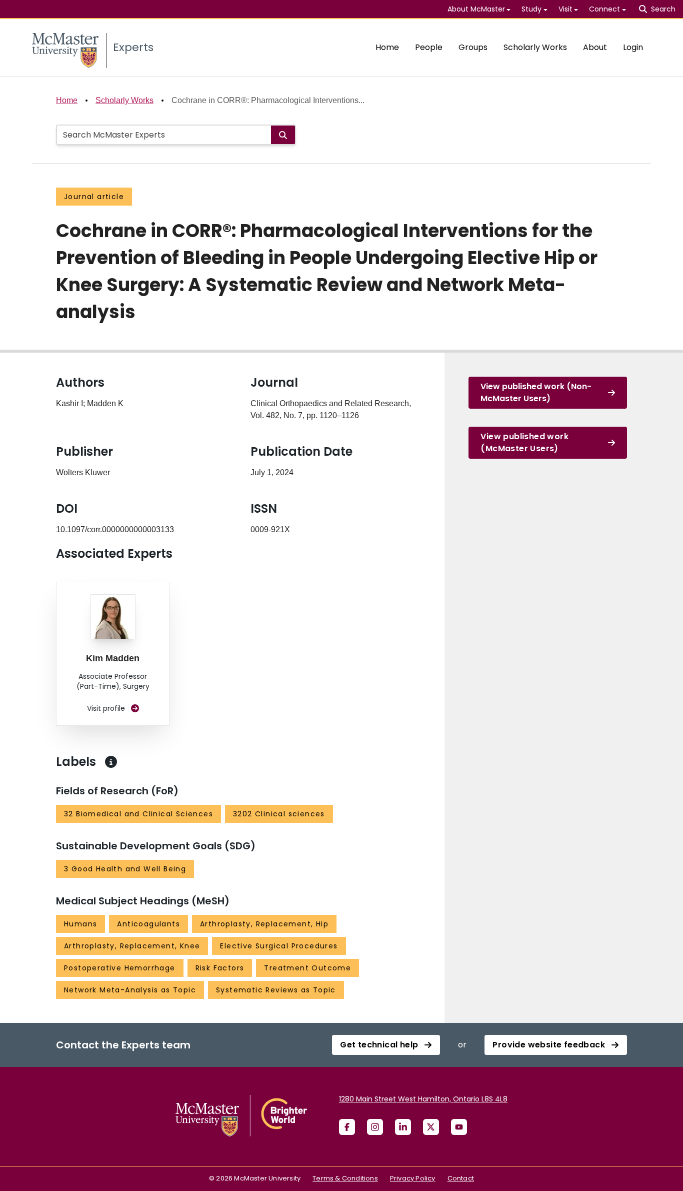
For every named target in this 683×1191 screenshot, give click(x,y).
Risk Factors (220, 968)
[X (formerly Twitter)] (431, 1127)
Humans (80, 924)
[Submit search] (283, 135)
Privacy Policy (413, 1178)
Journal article (94, 197)
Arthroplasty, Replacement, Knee (132, 946)
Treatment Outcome (307, 968)
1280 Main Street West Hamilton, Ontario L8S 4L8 (423, 1099)
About (595, 47)
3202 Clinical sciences (279, 814)
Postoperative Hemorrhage (120, 968)
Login (633, 47)
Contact (461, 1178)
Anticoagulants (148, 924)
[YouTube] (459, 1127)
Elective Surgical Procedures (279, 946)
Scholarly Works (535, 47)
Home (387, 47)
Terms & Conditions (345, 1178)
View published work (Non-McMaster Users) (536, 392)
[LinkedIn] (403, 1127)
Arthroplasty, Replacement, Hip (264, 924)
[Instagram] (375, 1127)
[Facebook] (347, 1127)
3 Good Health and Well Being (125, 869)
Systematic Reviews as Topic (276, 990)
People (428, 47)
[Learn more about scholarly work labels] (111, 762)
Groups (473, 47)
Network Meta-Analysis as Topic (130, 990)
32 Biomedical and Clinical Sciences (138, 814)
